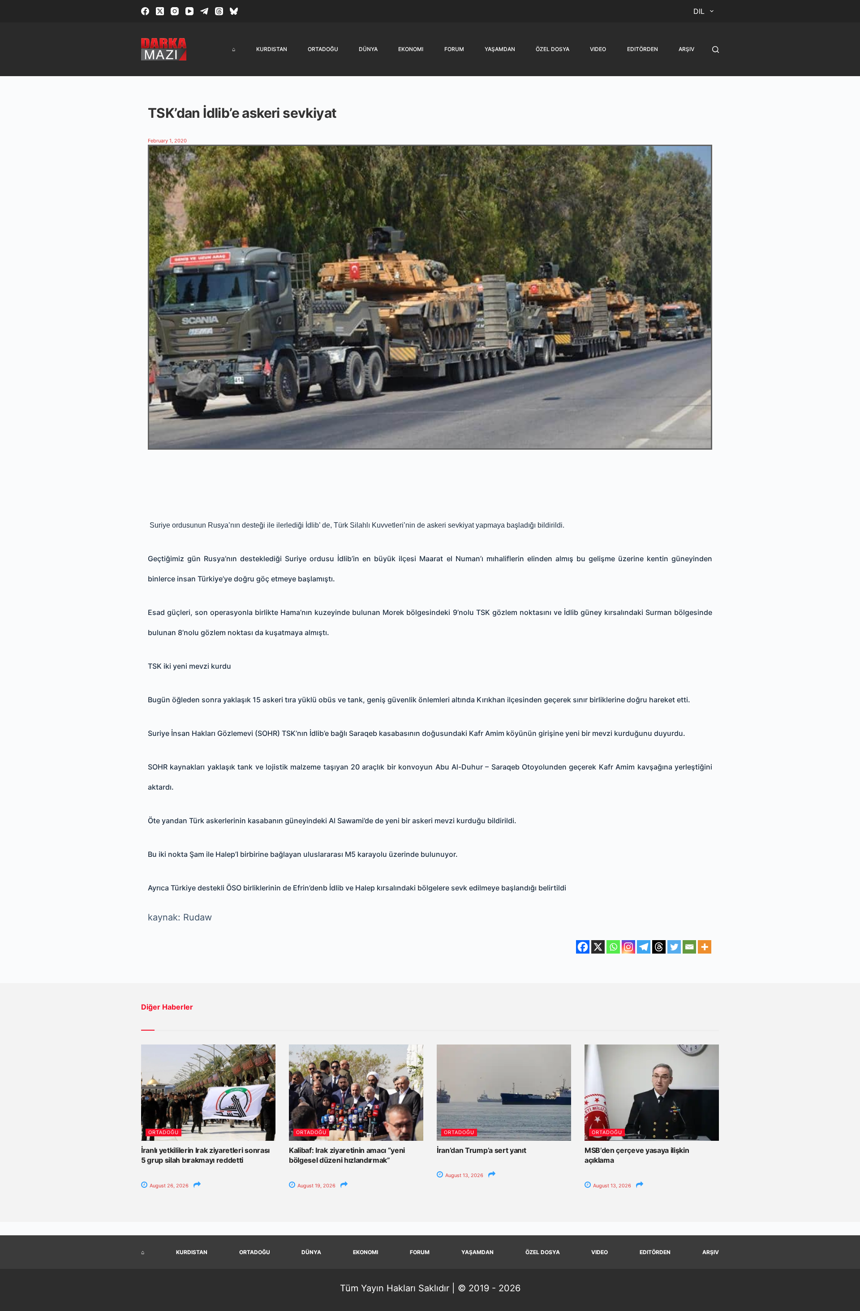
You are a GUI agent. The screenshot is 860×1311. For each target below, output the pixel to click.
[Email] (689, 947)
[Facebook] (145, 11)
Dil (699, 11)
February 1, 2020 (167, 141)
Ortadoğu (323, 49)
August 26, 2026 (168, 1185)
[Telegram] (204, 11)
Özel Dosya (552, 49)
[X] (598, 947)
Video (598, 49)
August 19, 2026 (315, 1185)
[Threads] (219, 11)
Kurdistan (271, 49)
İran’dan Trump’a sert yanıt (481, 1150)
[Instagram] (175, 11)
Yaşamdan (500, 49)
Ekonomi (410, 49)
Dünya (368, 49)
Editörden (642, 49)
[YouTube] (189, 11)
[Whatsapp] (613, 947)
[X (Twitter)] (160, 11)
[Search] (715, 49)
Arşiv (686, 49)
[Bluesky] (234, 11)
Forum (454, 49)
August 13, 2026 (463, 1175)
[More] (704, 947)
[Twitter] (674, 947)
